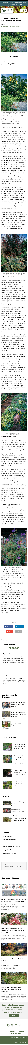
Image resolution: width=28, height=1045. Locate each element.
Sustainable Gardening (9, 853)
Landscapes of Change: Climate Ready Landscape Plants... (18, 804)
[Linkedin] (18, 648)
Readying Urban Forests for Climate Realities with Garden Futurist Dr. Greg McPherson (12, 930)
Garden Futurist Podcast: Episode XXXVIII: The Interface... (17, 724)
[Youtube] (15, 648)
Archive (8, 24)
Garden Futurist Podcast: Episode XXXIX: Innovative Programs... (18, 714)
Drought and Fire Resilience (11, 843)
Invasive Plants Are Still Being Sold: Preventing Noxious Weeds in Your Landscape (11, 989)
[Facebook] (10, 648)
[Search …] (21, 10)
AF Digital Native (23, 1042)
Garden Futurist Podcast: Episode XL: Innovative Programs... (17, 704)
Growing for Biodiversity (10, 839)
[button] (8, 626)
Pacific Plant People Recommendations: (19, 746)
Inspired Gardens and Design (11, 846)
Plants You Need (7, 836)
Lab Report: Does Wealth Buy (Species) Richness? (20, 784)
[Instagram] (13, 648)
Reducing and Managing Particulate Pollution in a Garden (20, 772)
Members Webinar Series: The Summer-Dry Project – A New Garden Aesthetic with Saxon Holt (20, 760)
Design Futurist (7, 850)
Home (3, 24)
